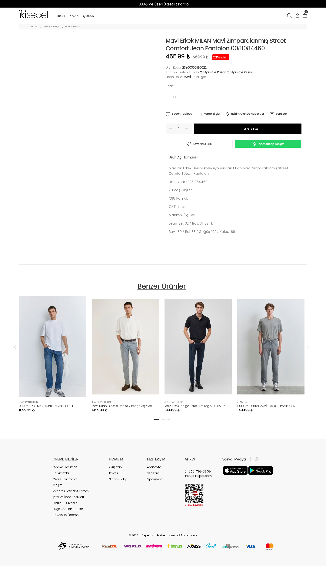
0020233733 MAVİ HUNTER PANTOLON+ (46, 406)
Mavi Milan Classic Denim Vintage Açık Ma (122, 406)
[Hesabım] (297, 16)
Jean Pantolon (72, 26)
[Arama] (290, 16)
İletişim (57, 485)
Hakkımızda (61, 473)
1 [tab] (156, 419)
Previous (14, 346)
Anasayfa (33, 26)
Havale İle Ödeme (66, 515)
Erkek (45, 26)
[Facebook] (251, 459)
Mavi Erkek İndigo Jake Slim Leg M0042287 (195, 406)
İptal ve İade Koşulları (68, 497)
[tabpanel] (52, 350)
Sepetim (153, 473)
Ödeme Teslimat (65, 467)
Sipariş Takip (118, 479)
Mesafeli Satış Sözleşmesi (71, 491)
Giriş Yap (115, 467)
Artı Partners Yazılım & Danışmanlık (174, 535)
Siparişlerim (155, 479)
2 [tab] (163, 419)
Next (308, 346)
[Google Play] (260, 470)
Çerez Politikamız (65, 479)
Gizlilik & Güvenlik (65, 503)
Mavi (187, 77)
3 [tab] (169, 419)
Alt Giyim (56, 26)
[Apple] (235, 470)
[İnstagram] (255, 459)
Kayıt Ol (114, 473)
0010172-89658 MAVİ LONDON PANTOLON (266, 406)
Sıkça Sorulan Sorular (68, 509)
